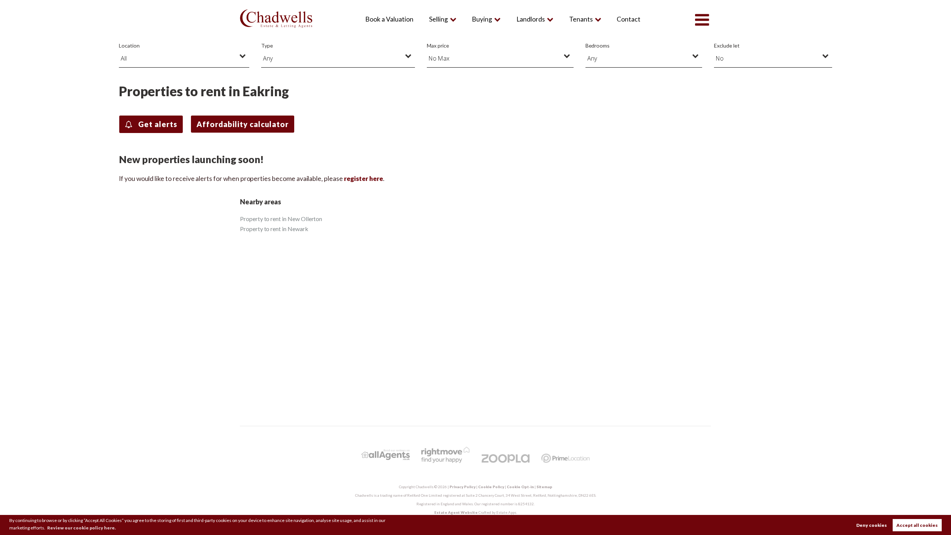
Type (267, 45)
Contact (628, 19)
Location (129, 45)
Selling (438, 19)
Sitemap (544, 486)
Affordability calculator (243, 124)
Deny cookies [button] (871, 525)
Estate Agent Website (456, 512)
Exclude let (726, 45)
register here (363, 178)
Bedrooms (597, 45)
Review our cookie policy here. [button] (81, 528)
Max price (438, 45)
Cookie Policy (491, 486)
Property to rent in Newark (274, 228)
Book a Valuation (389, 19)
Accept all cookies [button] (917, 525)
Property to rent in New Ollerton (281, 218)
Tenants (581, 19)
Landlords (530, 19)
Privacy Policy (462, 486)
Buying (482, 19)
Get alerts (156, 124)
